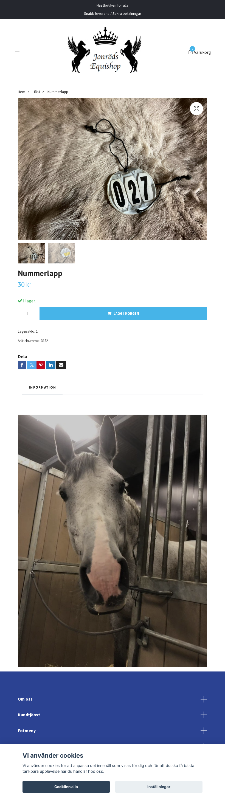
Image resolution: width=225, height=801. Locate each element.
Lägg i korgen (126, 313)
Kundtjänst (29, 714)
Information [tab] (42, 387)
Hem (21, 91)
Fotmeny (27, 730)
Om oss (25, 699)
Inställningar (158, 787)
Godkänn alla (66, 787)
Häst (36, 91)
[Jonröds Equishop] (105, 52)
